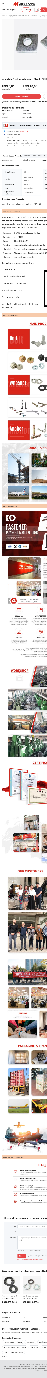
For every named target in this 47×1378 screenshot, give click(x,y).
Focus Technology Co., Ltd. (38, 1364)
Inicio (3, 16)
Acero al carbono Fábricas (13, 1342)
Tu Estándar (30, 1342)
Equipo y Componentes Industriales (18, 16)
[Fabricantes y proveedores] (24, 4)
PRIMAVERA (6, 1318)
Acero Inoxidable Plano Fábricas (15, 1347)
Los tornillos (26, 1322)
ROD (23, 1318)
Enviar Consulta (21, 96)
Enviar (21, 1256)
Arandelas (5, 1322)
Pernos (44, 1318)
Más (3, 1356)
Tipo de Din (34, 1347)
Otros (44, 1322)
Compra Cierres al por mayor (13, 1352)
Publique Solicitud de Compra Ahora (30, 1260)
